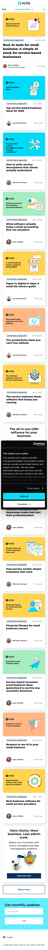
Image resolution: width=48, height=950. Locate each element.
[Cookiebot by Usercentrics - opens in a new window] (34, 444)
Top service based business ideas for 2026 (23, 109)
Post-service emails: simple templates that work (23, 570)
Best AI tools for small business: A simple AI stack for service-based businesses (22, 51)
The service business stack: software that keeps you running (23, 399)
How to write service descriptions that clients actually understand (22, 167)
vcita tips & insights (22, 9)
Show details (33, 488)
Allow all (24, 496)
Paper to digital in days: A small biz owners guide (22, 285)
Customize (22, 504)
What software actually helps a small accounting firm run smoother (22, 227)
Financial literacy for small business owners (23, 627)
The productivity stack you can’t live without (23, 341)
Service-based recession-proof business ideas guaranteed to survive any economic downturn (23, 686)
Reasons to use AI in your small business (22, 746)
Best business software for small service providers (23, 802)
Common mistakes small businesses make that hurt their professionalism (23, 512)
